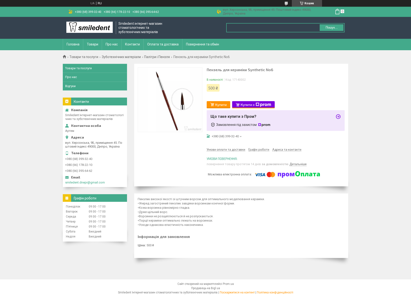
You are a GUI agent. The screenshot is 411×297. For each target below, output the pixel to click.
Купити (221, 105)
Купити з (247, 105)
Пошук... (332, 27)
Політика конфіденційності (275, 292)
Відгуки (70, 86)
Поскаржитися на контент (237, 292)
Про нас (112, 44)
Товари (92, 44)
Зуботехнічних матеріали (121, 57)
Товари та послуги (83, 57)
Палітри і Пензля (157, 57)
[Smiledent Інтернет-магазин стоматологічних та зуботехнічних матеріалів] (89, 28)
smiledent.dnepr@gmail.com (85, 182)
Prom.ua (228, 284)
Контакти (132, 44)
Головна (73, 44)
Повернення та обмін (202, 44)
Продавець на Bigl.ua (205, 288)
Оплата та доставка (163, 44)
